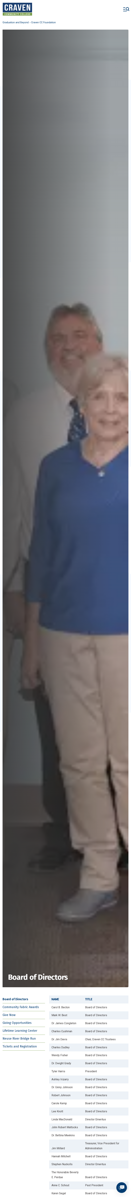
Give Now (9, 1015)
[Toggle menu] (126, 9)
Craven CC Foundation (43, 22)
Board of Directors (15, 999)
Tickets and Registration (20, 1046)
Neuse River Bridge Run (19, 1038)
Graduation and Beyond (16, 22)
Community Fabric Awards (21, 1007)
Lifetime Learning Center (20, 1031)
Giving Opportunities (17, 1023)
